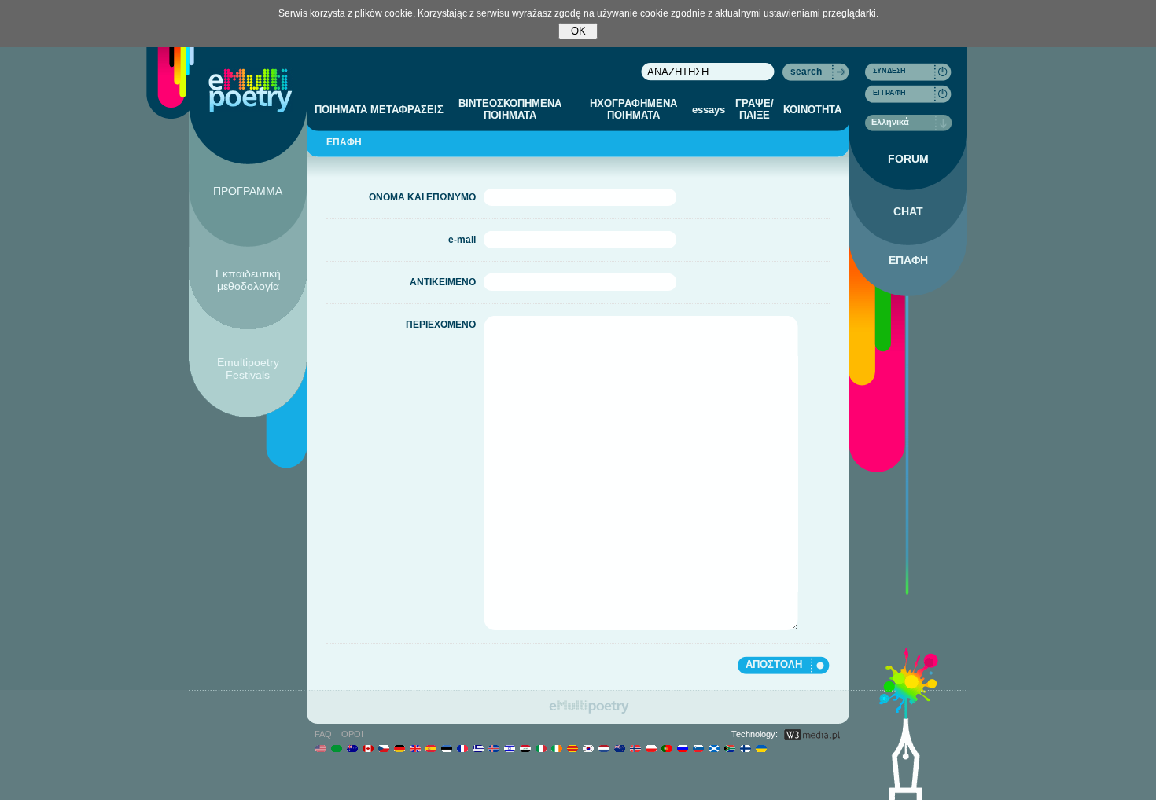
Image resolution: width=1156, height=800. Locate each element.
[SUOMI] (745, 748)
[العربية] (336, 748)
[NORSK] (635, 748)
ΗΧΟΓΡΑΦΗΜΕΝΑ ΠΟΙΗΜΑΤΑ (633, 109)
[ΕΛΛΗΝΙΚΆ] (478, 748)
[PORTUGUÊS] (666, 748)
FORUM (908, 158)
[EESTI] (446, 748)
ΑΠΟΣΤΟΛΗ (774, 664)
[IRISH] (556, 748)
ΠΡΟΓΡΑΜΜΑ (247, 191)
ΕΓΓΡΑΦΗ (889, 93)
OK (578, 31)
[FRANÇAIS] (462, 748)
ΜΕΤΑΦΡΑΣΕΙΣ (407, 110)
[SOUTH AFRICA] (729, 748)
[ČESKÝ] (383, 748)
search (806, 71)
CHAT (908, 211)
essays (708, 110)
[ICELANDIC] (493, 748)
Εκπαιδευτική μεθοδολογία (248, 279)
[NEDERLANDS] (603, 748)
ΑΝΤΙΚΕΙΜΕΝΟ (443, 282)
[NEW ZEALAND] (619, 748)
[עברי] (509, 748)
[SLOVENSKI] (698, 748)
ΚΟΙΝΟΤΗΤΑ (812, 110)
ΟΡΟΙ (352, 734)
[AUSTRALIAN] (352, 748)
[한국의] (588, 748)
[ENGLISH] (415, 748)
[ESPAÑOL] (430, 748)
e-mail (462, 239)
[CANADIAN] (368, 748)
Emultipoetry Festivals (248, 368)
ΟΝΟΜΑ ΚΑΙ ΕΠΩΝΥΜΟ (422, 197)
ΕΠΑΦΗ (908, 260)
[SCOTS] (714, 748)
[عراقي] (525, 748)
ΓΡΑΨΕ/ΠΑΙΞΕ (754, 109)
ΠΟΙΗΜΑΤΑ (341, 110)
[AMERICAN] (320, 748)
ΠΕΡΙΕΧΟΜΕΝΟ (441, 324)
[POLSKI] (651, 748)
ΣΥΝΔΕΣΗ (889, 71)
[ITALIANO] (541, 748)
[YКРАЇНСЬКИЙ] (761, 748)
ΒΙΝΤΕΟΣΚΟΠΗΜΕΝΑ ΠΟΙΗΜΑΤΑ (509, 109)
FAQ (323, 734)
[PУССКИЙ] (682, 748)
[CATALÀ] (572, 748)
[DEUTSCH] (399, 748)
